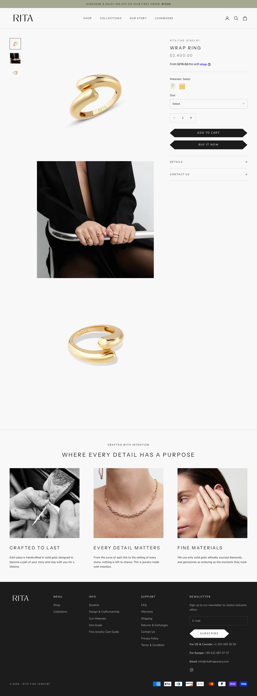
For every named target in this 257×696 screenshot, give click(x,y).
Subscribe (209, 633)
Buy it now (209, 144)
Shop (56, 605)
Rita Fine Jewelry (185, 40)
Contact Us (148, 632)
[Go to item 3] (15, 72)
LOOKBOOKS (164, 18)
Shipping (146, 618)
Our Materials (97, 618)
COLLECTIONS (111, 18)
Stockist (94, 605)
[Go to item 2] (15, 58)
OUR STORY (138, 18)
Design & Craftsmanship (104, 612)
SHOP (88, 18)
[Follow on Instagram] (192, 670)
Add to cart (208, 133)
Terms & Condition (152, 645)
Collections (60, 612)
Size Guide (95, 625)
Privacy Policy (149, 638)
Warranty (147, 612)
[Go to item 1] (15, 43)
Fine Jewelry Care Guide (104, 632)
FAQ (144, 605)
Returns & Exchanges (154, 625)
